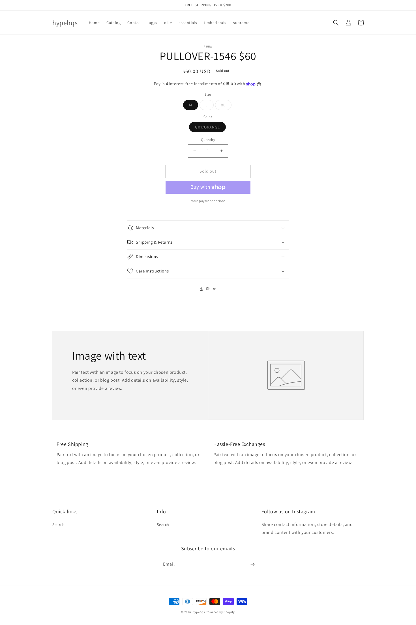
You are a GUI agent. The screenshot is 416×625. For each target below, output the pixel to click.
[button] (336, 22)
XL (226, 106)
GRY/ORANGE (210, 128)
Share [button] (211, 288)
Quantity (208, 139)
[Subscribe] (252, 564)
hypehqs (199, 612)
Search (58, 524)
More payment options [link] (208, 201)
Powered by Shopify (220, 612)
